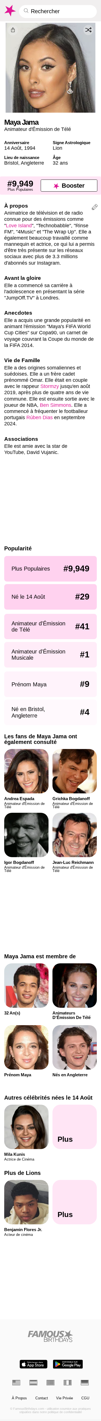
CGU (85, 1398)
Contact (41, 1398)
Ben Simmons (55, 405)
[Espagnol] (33, 1382)
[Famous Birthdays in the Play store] (68, 1364)
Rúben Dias (39, 417)
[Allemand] (85, 1382)
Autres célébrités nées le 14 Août (48, 1098)
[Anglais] (16, 1382)
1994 (29, 148)
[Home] (50, 1336)
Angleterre (32, 163)
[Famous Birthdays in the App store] (33, 1364)
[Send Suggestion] (95, 208)
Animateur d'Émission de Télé (37, 129)
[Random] (88, 30)
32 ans (60, 163)
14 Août (12, 148)
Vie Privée (64, 1398)
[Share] (13, 30)
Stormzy (49, 386)
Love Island (19, 225)
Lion (57, 148)
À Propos (19, 1398)
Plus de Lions (22, 1173)
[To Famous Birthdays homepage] (9, 11)
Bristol (11, 163)
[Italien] (68, 1382)
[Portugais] (50, 1382)
